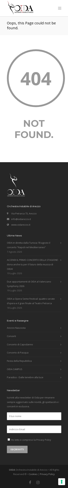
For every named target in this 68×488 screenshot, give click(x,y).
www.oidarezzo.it (20, 224)
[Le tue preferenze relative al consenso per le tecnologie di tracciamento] (61, 481)
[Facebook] (30, 482)
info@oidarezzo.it (21, 219)
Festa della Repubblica (19, 360)
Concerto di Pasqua (17, 352)
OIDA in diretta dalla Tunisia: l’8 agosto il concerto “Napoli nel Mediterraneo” (28, 245)
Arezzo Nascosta (16, 327)
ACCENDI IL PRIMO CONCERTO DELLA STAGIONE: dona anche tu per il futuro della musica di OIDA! (32, 264)
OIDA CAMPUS (14, 369)
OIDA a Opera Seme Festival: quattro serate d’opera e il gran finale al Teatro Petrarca (31, 301)
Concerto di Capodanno (20, 344)
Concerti (11, 336)
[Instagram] (38, 482)
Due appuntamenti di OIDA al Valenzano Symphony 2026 (29, 284)
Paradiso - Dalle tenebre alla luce (25, 377)
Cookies (33, 474)
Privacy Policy (43, 439)
